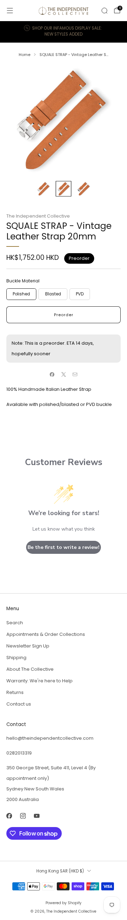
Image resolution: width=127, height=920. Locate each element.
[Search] (104, 10)
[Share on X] (63, 374)
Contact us (18, 704)
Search (14, 622)
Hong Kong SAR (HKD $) (60, 871)
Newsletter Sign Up (27, 646)
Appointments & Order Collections (45, 634)
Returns (15, 692)
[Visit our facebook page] (9, 816)
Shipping (16, 657)
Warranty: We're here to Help (39, 680)
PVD (80, 294)
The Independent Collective (38, 216)
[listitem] (63, 32)
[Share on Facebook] (52, 374)
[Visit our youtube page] (36, 816)
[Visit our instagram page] (23, 816)
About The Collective (30, 669)
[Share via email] (75, 374)
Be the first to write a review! (63, 547)
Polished (21, 294)
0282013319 (19, 753)
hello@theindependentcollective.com (49, 738)
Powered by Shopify (63, 903)
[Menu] (9, 10)
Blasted (53, 294)
